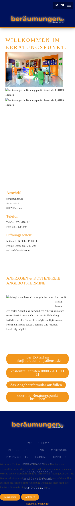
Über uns (61, 457)
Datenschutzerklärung (27, 457)
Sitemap (45, 443)
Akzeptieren (10, 497)
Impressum (59, 450)
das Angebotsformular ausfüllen (36, 385)
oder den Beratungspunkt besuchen (37, 397)
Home (27, 443)
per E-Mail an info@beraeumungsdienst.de (38, 359)
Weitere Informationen (37, 503)
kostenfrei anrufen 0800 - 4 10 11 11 (37, 373)
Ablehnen (30, 497)
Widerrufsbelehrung (25, 450)
